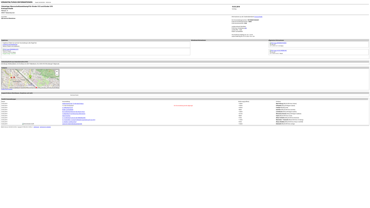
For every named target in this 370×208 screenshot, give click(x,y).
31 (245, 28)
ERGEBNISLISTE (14, 49)
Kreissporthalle (258, 17)
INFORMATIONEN (281, 43)
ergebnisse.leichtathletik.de (10, 44)
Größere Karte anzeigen (6, 89)
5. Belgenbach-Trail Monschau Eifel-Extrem (73, 113)
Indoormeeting (66, 116)
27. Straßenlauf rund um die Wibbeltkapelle (73, 118)
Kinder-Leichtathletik (67, 109)
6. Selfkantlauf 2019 (67, 107)
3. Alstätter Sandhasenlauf (69, 122)
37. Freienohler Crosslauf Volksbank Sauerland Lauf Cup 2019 (78, 120)
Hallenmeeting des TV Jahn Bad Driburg (72, 103)
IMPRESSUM (36, 127)
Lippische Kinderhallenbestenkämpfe (72, 124)
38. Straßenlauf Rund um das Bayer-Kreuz (73, 111)
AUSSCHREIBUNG (282, 50)
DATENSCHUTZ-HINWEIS (45, 127)
